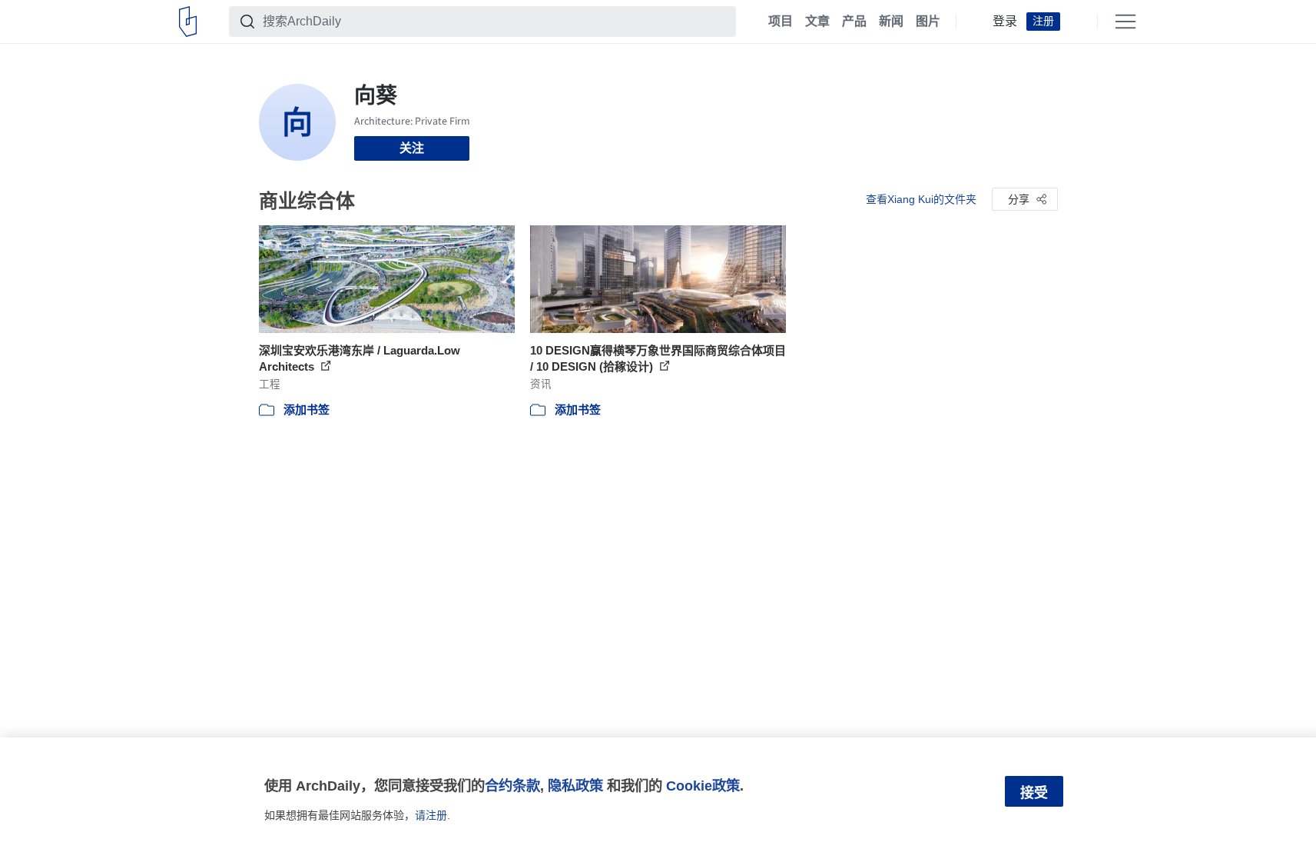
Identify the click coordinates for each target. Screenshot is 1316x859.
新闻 (891, 21)
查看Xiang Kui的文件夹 (921, 199)
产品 (854, 21)
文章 (817, 21)
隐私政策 (575, 785)
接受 (1034, 793)
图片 (928, 21)
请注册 (431, 815)
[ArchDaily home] (188, 21)
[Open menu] (1125, 21)
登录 (1005, 21)
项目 (780, 21)
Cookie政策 (703, 785)
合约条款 (512, 785)
